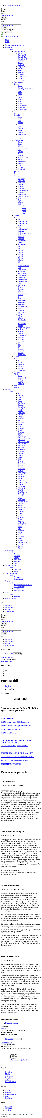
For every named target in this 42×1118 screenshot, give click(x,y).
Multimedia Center (22, 321)
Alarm (20, 227)
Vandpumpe (22, 355)
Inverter (20, 287)
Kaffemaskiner (23, 157)
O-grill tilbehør (20, 126)
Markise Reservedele (22, 193)
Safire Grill (17, 589)
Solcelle (20, 329)
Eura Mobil (18, 560)
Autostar (17, 554)
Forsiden (8, 686)
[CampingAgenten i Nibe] (10, 36)
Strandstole (22, 76)
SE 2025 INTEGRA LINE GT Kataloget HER (17, 753)
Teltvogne (17, 577)
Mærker (8, 1074)
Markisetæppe (23, 190)
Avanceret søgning (7, 15)
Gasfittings (21, 277)
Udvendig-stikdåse (21, 352)
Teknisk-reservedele (22, 340)
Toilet (20, 103)
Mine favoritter (10, 607)
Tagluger (21, 337)
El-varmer (20, 263)
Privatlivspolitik (10, 1094)
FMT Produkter (19, 587)
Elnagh (16, 558)
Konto (7, 42)
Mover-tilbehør (20, 317)
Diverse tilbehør (20, 259)
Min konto (8, 606)
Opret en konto (10, 611)
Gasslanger (22, 285)
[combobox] (11, 13)
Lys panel (20, 96)
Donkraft (21, 90)
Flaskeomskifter (23, 266)
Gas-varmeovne (22, 269)
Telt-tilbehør (20, 201)
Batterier (21, 239)
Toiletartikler (22, 105)
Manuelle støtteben (21, 311)
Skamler (21, 72)
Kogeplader (22, 161)
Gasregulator (22, 279)
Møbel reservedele (22, 79)
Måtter (20, 99)
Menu (7, 40)
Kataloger (17, 596)
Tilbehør (8, 1110)
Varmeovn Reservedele (22, 272)
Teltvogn (8, 1080)
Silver (16, 571)
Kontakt (8, 1092)
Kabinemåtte (22, 293)
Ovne (20, 165)
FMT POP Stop (24, 211)
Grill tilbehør (20, 122)
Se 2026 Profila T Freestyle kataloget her (15, 726)
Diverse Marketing (21, 369)
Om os (7, 1090)
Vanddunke (22, 169)
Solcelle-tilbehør (21, 332)
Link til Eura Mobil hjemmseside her (14, 746)
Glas (19, 150)
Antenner (21, 231)
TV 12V (19, 344)
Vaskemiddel (22, 109)
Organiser (21, 67)
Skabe (20, 70)
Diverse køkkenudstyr (22, 147)
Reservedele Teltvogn (22, 379)
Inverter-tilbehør (21, 290)
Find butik (8, 1107)
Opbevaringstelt (23, 196)
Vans (15, 563)
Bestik (20, 144)
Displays (21, 366)
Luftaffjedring (23, 306)
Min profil (8, 1109)
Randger (17, 561)
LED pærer (20, 93)
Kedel (20, 159)
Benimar (17, 556)
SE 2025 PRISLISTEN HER (11, 764)
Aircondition (22, 221)
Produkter (8, 1072)
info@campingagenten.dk (14, 5)
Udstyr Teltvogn (21, 383)
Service (20, 167)
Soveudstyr (22, 335)
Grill (19, 119)
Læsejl (20, 186)
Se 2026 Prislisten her (8, 733)
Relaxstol (21, 68)
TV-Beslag (20, 348)
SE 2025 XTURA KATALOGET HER (14, 760)
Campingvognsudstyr (25, 88)
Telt (19, 198)
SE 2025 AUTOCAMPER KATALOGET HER (17, 757)
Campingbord (22, 57)
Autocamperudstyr (24, 233)
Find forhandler (10, 1082)
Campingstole (22, 59)
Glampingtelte (18, 579)
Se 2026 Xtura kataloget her (11, 729)
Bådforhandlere (19, 590)
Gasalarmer (22, 275)
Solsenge (21, 74)
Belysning (21, 179)
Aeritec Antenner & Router (23, 585)
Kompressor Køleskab (22, 301)
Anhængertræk (23, 229)
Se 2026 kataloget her (8, 718)
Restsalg (21, 364)
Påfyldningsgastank (24, 328)
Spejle (20, 101)
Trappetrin (21, 107)
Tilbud (20, 362)
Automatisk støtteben (22, 236)
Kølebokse (21, 304)
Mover (20, 314)
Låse (19, 308)
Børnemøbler (22, 55)
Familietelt (21, 181)
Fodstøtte (21, 61)
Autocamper (9, 688)
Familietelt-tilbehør (22, 183)
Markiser (21, 188)
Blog (7, 1096)
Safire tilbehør (20, 131)
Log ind (8, 609)
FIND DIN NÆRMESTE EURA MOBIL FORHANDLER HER (16, 741)
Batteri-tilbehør (20, 251)
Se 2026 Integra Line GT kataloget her (15, 722)
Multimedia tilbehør (22, 325)
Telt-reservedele (22, 205)
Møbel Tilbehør (21, 64)
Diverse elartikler (21, 255)
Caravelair (17, 569)
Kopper (20, 163)
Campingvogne (10, 1078)
